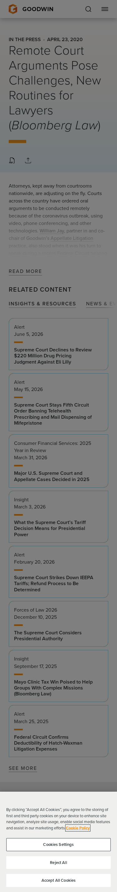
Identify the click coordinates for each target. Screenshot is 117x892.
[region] (58, 842)
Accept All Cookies (58, 880)
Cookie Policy (78, 828)
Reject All (58, 863)
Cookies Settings (58, 844)
